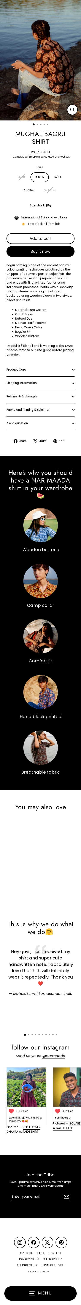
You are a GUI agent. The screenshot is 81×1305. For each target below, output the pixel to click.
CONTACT (54, 1253)
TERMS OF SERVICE (52, 1265)
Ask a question (17, 423)
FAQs (40, 1253)
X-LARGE (29, 190)
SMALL (21, 177)
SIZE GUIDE (26, 1253)
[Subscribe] (65, 1196)
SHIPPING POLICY (27, 1265)
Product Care (16, 370)
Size (40, 167)
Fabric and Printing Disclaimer (27, 410)
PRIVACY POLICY (29, 1259)
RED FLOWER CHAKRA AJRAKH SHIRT (23, 1129)
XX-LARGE (50, 190)
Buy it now (40, 251)
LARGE (58, 177)
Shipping (34, 156)
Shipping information (21, 383)
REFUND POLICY (52, 1259)
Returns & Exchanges (21, 396)
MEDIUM (39, 177)
